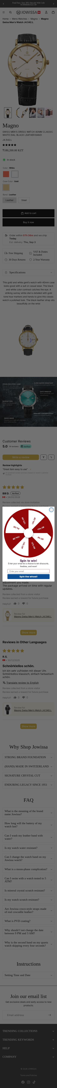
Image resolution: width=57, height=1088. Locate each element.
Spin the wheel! (28, 576)
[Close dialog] (51, 510)
